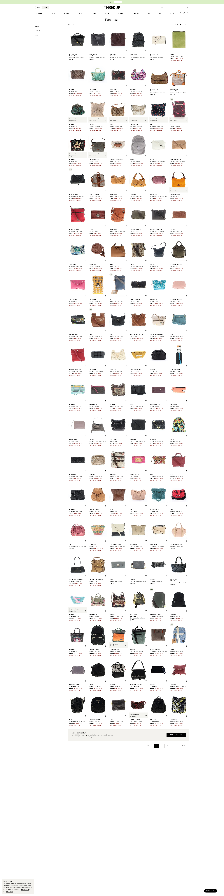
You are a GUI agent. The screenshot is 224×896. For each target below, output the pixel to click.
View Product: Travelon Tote (158, 360)
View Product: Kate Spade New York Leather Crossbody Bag (179, 150)
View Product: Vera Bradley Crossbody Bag (77, 255)
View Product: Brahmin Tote (77, 79)
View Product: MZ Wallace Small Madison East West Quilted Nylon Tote (179, 570)
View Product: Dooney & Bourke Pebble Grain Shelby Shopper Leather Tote (179, 79)
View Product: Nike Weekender (179, 500)
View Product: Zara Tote (138, 500)
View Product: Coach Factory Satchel (98, 605)
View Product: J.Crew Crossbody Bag (118, 325)
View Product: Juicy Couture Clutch (77, 290)
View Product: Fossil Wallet (98, 220)
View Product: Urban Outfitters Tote (158, 500)
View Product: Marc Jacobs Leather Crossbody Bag (158, 535)
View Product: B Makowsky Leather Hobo (118, 185)
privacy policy (9, 891)
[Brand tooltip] (39, 30)
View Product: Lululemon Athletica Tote (179, 255)
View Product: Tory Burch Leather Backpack (138, 605)
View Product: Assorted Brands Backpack (98, 185)
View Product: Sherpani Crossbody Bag (138, 640)
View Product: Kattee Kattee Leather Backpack (138, 44)
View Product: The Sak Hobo (158, 255)
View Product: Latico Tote (118, 500)
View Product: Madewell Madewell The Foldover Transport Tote (118, 44)
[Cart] (188, 13)
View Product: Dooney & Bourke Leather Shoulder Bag (158, 640)
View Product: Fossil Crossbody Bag (179, 325)
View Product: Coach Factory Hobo (118, 430)
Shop (38, 7)
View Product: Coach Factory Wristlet (118, 79)
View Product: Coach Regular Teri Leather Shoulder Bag (158, 79)
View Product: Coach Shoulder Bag (118, 115)
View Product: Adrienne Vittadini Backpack (98, 710)
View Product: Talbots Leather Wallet (179, 220)
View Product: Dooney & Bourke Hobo (98, 150)
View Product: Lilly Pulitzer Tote (158, 290)
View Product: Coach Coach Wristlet (158, 44)
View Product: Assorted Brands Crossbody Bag (77, 325)
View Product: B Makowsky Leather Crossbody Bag (118, 220)
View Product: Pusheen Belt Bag (77, 605)
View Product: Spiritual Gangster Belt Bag (179, 360)
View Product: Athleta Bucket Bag (98, 675)
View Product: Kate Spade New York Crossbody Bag (77, 360)
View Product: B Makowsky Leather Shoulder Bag (158, 185)
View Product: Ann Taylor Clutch (158, 675)
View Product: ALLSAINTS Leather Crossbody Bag (158, 150)
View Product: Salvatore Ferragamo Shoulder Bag (179, 535)
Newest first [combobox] (183, 25)
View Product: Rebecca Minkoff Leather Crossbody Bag (77, 185)
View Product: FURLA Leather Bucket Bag (77, 710)
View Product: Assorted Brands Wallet (138, 465)
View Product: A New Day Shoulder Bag (118, 360)
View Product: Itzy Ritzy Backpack (158, 710)
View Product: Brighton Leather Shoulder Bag (98, 430)
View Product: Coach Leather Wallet (179, 44)
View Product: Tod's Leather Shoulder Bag (77, 535)
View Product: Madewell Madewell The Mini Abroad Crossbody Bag (77, 44)
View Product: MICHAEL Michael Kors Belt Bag (118, 150)
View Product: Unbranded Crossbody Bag (98, 290)
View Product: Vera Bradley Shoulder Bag (138, 79)
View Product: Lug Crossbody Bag (158, 115)
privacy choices (25, 889)
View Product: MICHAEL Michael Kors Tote (138, 325)
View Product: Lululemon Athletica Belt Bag (138, 220)
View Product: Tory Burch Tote (98, 535)
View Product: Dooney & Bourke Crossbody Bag (77, 220)
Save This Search (176, 734)
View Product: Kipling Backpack (138, 150)
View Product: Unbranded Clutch (77, 115)
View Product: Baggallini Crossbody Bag (98, 465)
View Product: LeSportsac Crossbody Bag (118, 465)
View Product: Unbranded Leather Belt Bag (98, 360)
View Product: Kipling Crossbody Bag (98, 115)
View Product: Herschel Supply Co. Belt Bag (138, 360)
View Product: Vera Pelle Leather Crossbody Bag (179, 675)
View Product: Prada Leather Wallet (118, 570)
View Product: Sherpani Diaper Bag (118, 675)
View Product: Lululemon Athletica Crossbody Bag (158, 605)
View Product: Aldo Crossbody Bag (138, 395)
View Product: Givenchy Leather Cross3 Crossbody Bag (138, 570)
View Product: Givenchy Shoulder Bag (158, 570)
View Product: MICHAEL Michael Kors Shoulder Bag (77, 570)
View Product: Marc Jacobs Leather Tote (138, 535)
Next (183, 745)
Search (162, 7)
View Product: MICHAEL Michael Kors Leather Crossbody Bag (158, 325)
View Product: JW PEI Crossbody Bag (118, 710)
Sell (45, 7)
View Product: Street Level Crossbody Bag (98, 255)
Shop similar (72, 121)
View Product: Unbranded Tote (77, 150)
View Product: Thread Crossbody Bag (179, 640)
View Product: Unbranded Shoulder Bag (77, 395)
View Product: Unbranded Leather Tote (98, 79)
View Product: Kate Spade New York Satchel (138, 675)
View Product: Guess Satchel (118, 255)
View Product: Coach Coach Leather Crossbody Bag (98, 44)
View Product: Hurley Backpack (179, 430)
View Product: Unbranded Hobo (77, 640)
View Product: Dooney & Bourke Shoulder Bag (138, 710)
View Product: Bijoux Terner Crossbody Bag (77, 465)
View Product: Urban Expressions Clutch (138, 290)
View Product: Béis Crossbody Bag (98, 325)
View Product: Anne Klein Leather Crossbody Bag (138, 430)
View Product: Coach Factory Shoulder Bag (138, 115)
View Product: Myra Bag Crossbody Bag (118, 395)
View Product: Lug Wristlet (179, 115)
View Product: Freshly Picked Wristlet (77, 430)
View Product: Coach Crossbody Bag (138, 255)
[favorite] (85, 50)
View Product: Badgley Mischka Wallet (158, 395)
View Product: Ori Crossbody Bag (118, 290)
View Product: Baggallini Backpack (179, 605)
